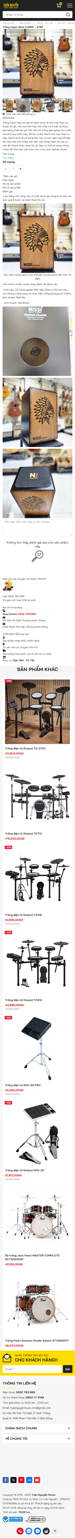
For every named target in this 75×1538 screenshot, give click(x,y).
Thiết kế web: (10, 1512)
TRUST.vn (24, 1512)
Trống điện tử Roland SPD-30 (24, 1170)
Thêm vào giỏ (10, 176)
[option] (37, 63)
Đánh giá (8, 191)
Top (54, 1531)
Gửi (67, 1369)
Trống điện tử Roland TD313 (23, 1000)
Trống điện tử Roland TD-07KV (25, 748)
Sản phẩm (25, 23)
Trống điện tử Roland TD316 (23, 915)
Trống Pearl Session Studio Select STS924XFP (37, 1340)
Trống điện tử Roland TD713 (23, 833)
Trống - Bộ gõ (44, 23)
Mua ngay (8, 180)
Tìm (68, 14)
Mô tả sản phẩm (12, 187)
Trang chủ (8, 23)
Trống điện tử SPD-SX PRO (23, 1085)
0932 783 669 (16, 596)
